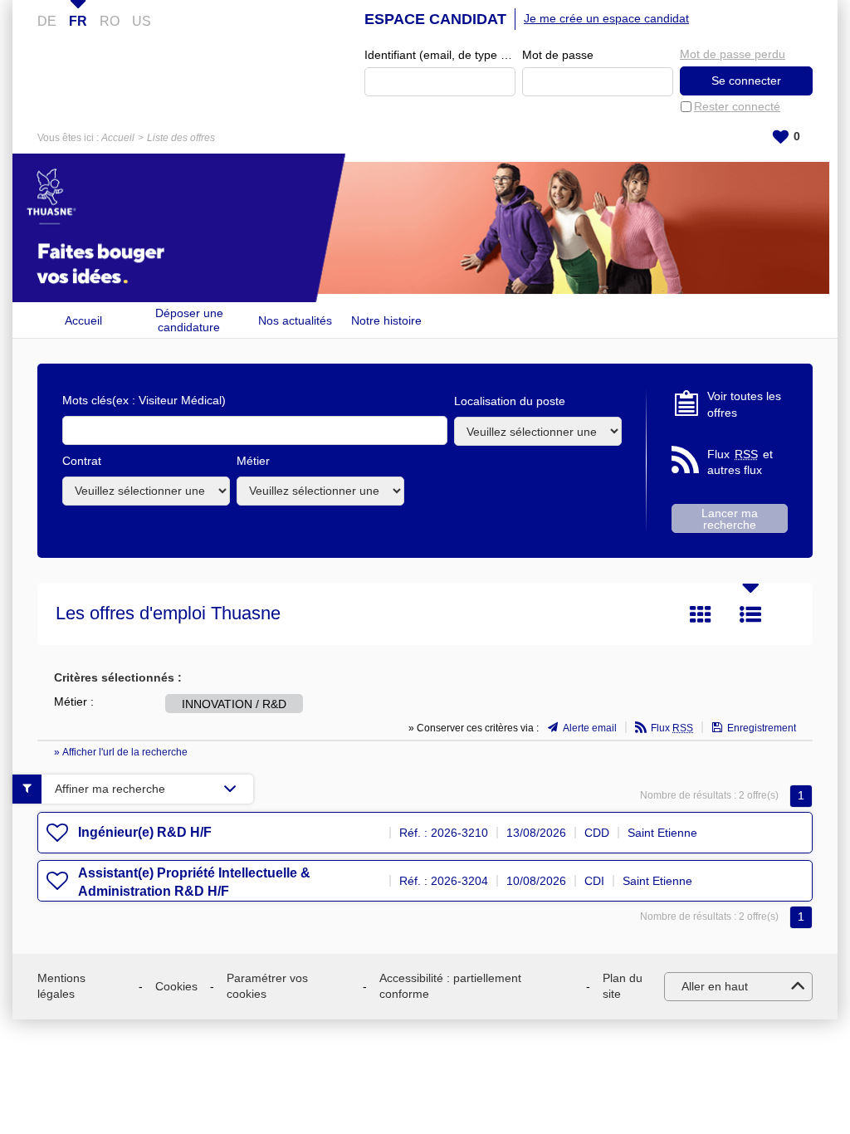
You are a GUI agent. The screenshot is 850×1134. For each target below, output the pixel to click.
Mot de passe (558, 54)
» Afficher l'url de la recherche (121, 752)
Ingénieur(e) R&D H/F (145, 832)
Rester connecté (737, 106)
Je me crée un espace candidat (606, 18)
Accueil (117, 138)
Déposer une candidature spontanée (189, 320)
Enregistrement (761, 728)
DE (46, 21)
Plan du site (622, 986)
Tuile (700, 614)
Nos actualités (295, 320)
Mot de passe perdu (732, 54)
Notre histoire (386, 320)
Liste (750, 614)
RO (110, 21)
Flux (672, 728)
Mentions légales (61, 986)
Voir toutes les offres (744, 404)
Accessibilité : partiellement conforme (450, 986)
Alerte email (590, 728)
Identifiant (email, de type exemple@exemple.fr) (439, 54)
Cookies (176, 986)
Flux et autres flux (740, 462)
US (141, 21)
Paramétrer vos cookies (267, 986)
